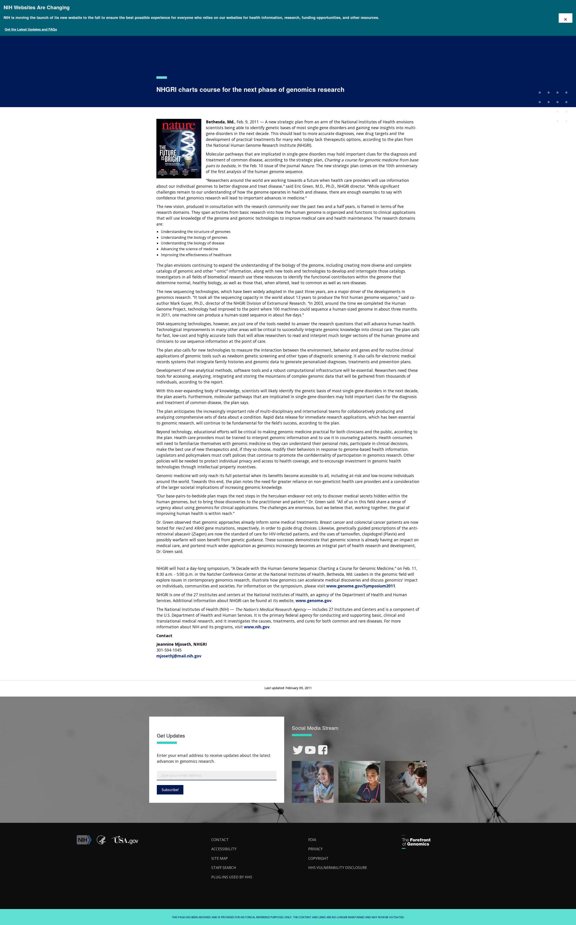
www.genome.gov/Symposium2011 (360, 586)
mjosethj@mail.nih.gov (178, 656)
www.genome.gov (313, 600)
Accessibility (223, 848)
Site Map (219, 858)
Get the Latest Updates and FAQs (31, 29)
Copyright (318, 858)
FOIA (312, 839)
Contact (220, 839)
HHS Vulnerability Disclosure (337, 867)
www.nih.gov (257, 626)
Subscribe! (170, 789)
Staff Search (223, 867)
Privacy (315, 848)
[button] (124, 843)
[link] (298, 750)
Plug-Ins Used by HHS (231, 877)
